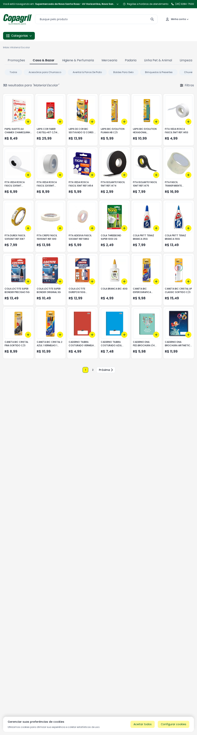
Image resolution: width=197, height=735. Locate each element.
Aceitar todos (143, 724)
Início (6, 47)
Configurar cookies (173, 724)
